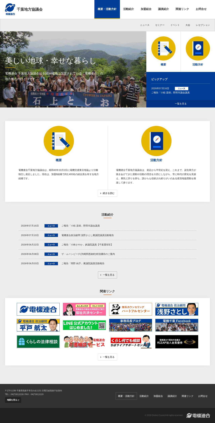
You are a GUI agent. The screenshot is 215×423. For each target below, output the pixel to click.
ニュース (144, 25)
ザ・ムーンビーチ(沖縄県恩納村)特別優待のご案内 (88, 254)
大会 (187, 25)
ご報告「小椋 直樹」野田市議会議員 (170, 92)
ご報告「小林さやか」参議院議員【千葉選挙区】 (87, 244)
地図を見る (12, 400)
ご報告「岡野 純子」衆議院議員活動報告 (82, 263)
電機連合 (198, 415)
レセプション (203, 25)
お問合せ (201, 9)
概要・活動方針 (107, 9)
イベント (175, 25)
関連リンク (182, 9)
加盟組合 (146, 9)
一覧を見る (181, 103)
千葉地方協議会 (30, 9)
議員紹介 (163, 9)
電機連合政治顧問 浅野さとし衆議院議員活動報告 (87, 235)
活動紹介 (128, 9)
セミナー (160, 25)
